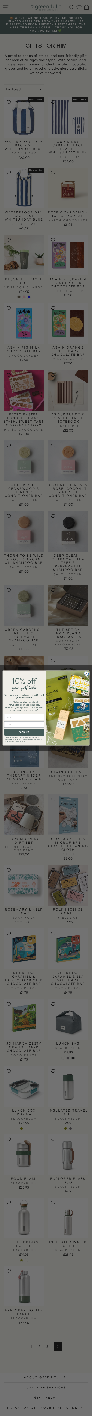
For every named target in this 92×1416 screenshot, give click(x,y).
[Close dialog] (86, 674)
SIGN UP (24, 732)
